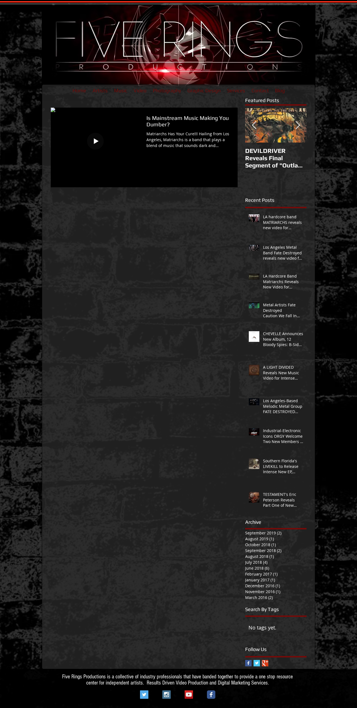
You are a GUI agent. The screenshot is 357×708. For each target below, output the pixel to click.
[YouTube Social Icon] (189, 694)
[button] (100, 90)
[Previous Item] (254, 125)
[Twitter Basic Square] (257, 663)
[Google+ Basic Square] (265, 663)
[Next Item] (297, 125)
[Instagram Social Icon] (166, 694)
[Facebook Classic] (211, 694)
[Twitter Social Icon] (144, 694)
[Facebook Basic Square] (248, 663)
